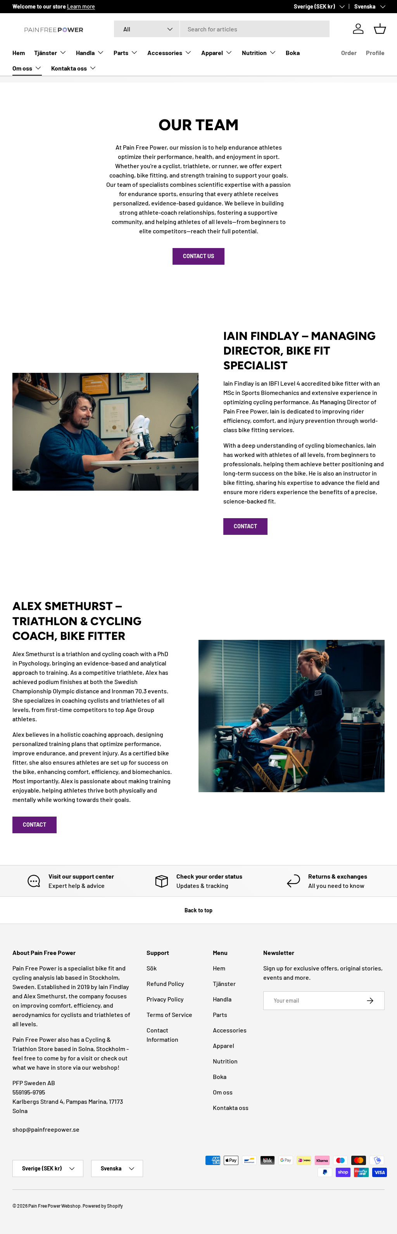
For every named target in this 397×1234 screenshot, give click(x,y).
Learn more (81, 6)
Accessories (230, 1030)
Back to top (198, 910)
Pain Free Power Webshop (54, 1205)
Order (349, 52)
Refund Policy (165, 983)
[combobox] (222, 29)
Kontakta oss (231, 1107)
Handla (222, 999)
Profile (375, 52)
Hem (18, 52)
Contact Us (198, 256)
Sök (152, 968)
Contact (245, 526)
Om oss (223, 1092)
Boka (293, 52)
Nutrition (225, 1061)
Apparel (223, 1045)
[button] (379, 28)
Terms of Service (169, 1014)
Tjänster (224, 983)
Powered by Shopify (103, 1205)
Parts (220, 1014)
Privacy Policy (165, 999)
